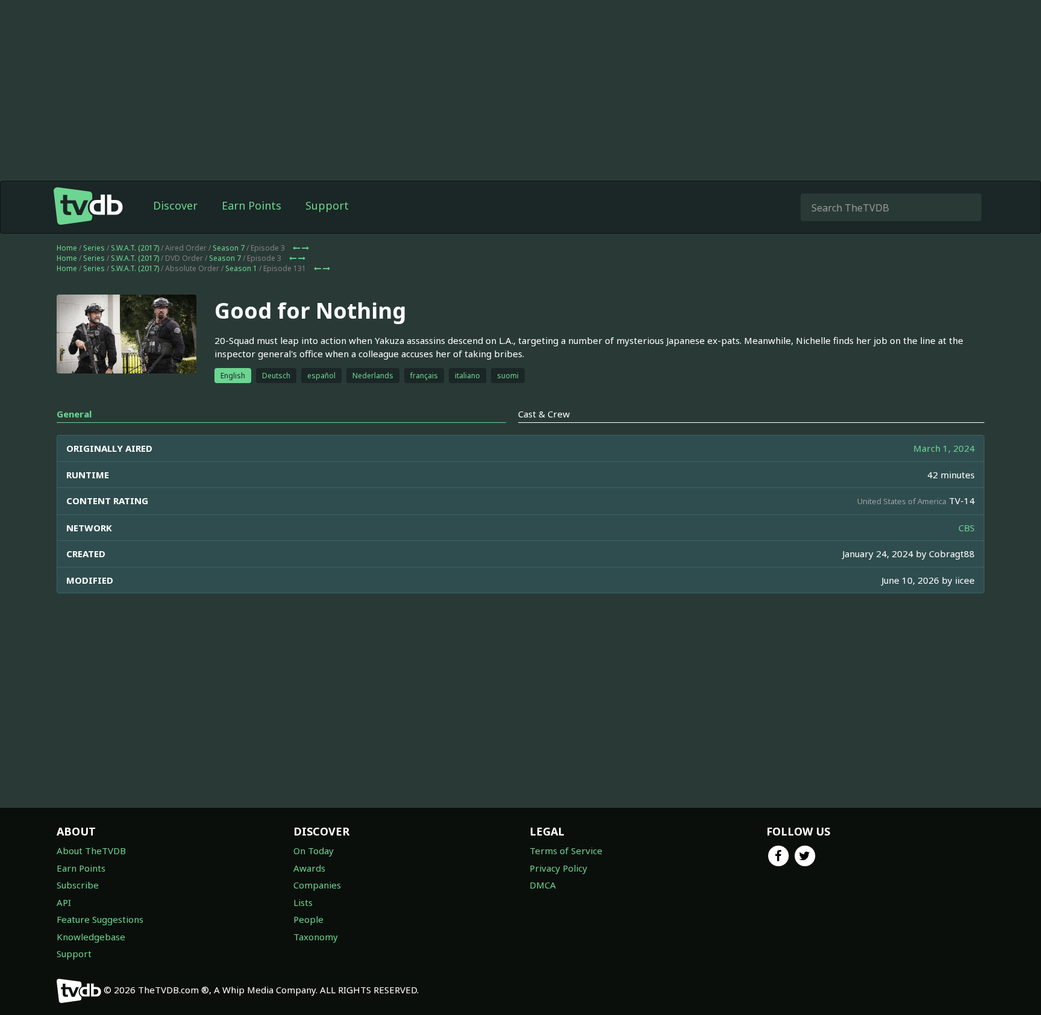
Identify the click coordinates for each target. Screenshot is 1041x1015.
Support (327, 205)
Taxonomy (315, 937)
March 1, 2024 (944, 448)
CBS (966, 528)
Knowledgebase (91, 937)
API (64, 902)
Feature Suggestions (100, 919)
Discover (175, 205)
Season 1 (241, 268)
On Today (313, 851)
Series (94, 248)
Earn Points (251, 205)
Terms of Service (566, 851)
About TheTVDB (91, 851)
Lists (303, 902)
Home (67, 248)
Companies (317, 885)
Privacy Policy (558, 868)
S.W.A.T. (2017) (135, 248)
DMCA (543, 885)
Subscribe (78, 885)
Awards (309, 868)
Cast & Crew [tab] (544, 414)
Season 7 (229, 248)
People (308, 919)
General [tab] (74, 414)
